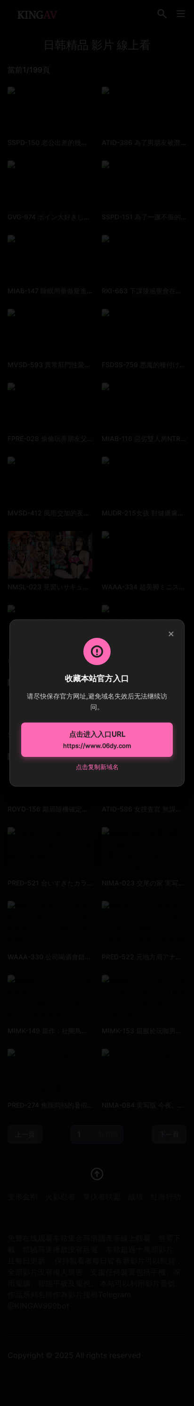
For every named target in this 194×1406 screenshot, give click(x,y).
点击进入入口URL (97, 739)
